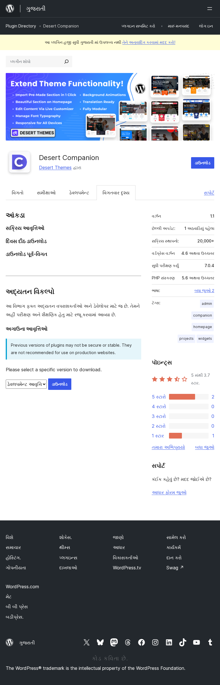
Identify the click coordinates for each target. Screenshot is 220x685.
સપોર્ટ (209, 193)
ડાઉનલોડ (203, 162)
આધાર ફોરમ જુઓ (169, 492)
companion (202, 315)
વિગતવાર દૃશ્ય (116, 193)
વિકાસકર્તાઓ (125, 557)
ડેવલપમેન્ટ (79, 193)
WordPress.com (22, 586)
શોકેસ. (65, 537)
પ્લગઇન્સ (68, 557)
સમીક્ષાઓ (46, 193)
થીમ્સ (64, 547)
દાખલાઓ (68, 567)
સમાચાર (13, 547)
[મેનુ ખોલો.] (211, 8)
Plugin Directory (21, 25)
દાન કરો (174, 557)
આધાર (119, 547)
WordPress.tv (127, 567)
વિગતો (17, 193)
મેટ (8, 596)
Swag (175, 567)
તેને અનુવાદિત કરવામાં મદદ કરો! (148, 42)
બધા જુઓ (204, 447)
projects (186, 338)
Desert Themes (55, 167)
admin (207, 303)
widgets (205, 338)
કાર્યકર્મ (173, 547)
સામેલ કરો (176, 537)
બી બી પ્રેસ (17, 606)
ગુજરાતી (27, 642)
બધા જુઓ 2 (204, 290)
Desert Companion (69, 157)
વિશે (9, 537)
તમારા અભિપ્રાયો (168, 447)
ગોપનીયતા (16, 567)
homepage (202, 327)
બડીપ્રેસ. (14, 617)
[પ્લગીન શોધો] (66, 61)
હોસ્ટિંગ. (13, 557)
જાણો (118, 537)
